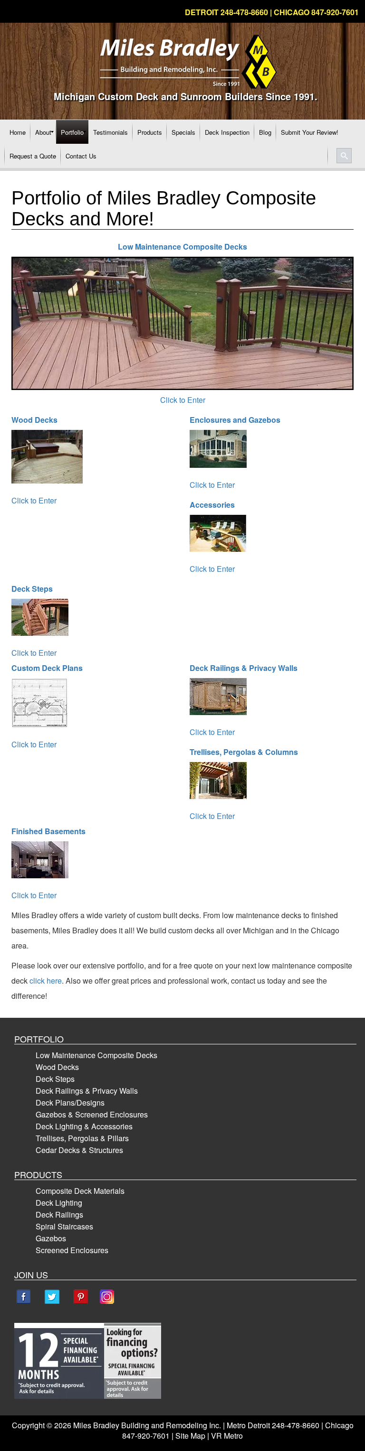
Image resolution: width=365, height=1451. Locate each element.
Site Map (190, 1435)
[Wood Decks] (51, 459)
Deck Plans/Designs (70, 1102)
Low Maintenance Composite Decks (96, 1055)
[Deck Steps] (44, 619)
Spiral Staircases (64, 1226)
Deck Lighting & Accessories (84, 1126)
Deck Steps (32, 588)
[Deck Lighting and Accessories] (223, 535)
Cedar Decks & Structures (79, 1149)
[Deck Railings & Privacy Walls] (223, 699)
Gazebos (51, 1238)
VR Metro (227, 1435)
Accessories (212, 504)
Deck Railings (59, 1214)
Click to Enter (182, 399)
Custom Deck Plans (47, 667)
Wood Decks (34, 419)
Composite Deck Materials (80, 1190)
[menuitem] (17, 132)
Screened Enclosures (72, 1250)
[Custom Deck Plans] (44, 705)
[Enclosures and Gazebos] (223, 451)
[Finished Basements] (44, 862)
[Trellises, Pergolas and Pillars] (223, 783)
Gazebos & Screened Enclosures (92, 1114)
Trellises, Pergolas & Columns (244, 751)
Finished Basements (48, 831)
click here (45, 980)
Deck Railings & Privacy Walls (244, 667)
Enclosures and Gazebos (235, 419)
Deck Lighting (59, 1202)
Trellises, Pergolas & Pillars (82, 1138)
